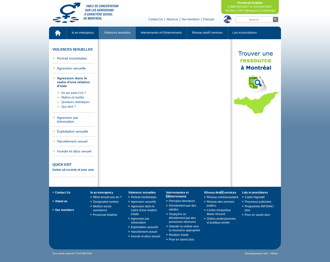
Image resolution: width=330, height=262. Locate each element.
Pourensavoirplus (181, 239)
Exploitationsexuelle (72, 131)
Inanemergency (83, 32)
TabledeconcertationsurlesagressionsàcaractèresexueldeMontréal (86, 13)
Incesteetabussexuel (74, 151)
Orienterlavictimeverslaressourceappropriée (184, 228)
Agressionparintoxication (67, 119)
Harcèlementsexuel (72, 141)
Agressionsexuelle (71, 68)
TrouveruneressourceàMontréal (256, 82)
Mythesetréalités (72, 97)
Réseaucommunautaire (222, 197)
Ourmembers (191, 19)
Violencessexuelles (117, 32)
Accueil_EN (57, 33)
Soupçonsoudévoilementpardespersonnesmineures (182, 218)
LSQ (227, 19)
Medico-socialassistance (102, 208)
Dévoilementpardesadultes (182, 207)
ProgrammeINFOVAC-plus (259, 208)
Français (209, 19)
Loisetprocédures (244, 32)
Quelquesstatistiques (75, 102)
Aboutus (172, 19)
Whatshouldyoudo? (107, 197)
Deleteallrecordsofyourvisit (73, 170)
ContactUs (155, 19)
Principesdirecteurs (182, 201)
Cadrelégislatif (255, 197)
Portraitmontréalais (72, 58)
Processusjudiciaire (258, 201)
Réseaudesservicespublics (220, 203)
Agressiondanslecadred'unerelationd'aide (73, 82)
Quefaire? (68, 106)
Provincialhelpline (105, 215)
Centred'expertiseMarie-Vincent (219, 212)
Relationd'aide (179, 235)
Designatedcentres (106, 201)
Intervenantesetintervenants (161, 32)
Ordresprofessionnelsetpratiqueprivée (221, 220)
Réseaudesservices (207, 32)
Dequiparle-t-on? (73, 93)
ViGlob (274, 253)
